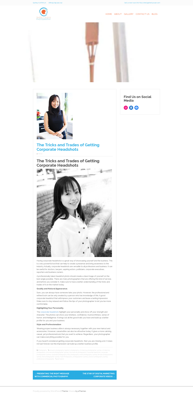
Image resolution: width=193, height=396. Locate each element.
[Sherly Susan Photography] (44, 14)
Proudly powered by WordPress (46, 391)
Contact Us (142, 14)
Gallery (128, 14)
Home (109, 14)
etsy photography (73, 354)
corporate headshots (50, 312)
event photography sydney (88, 354)
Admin (40, 154)
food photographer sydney (50, 357)
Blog (154, 14)
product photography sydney (98, 357)
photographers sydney (80, 357)
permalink (60, 359)
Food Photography (66, 357)
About (118, 14)
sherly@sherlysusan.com (151, 3)
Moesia (72, 391)
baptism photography (72, 350)
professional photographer (45, 359)
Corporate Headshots (94, 352)
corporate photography (59, 354)
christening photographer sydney (91, 350)
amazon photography (57, 350)
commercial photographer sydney (57, 352)
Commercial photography (77, 352)
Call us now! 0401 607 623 (133, 3)
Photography (42, 350)
